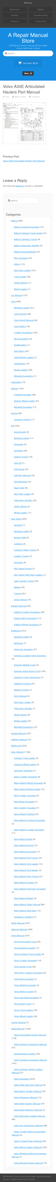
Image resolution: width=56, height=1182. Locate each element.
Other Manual (18, 923)
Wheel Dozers (20, 714)
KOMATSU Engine (22, 683)
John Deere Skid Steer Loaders (28, 575)
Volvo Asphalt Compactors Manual (30, 1044)
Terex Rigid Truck (22, 1003)
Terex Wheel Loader (23, 1016)
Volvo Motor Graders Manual (27, 1091)
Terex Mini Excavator (24, 979)
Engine (14, 413)
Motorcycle (16, 745)
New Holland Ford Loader (26, 864)
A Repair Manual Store (28, 37)
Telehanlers (19, 363)
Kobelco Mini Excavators (25, 618)
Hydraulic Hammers (23, 770)
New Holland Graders (24, 882)
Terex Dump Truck (23, 966)
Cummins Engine (22, 419)
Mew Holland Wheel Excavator (28, 783)
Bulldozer (18, 643)
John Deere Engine (23, 568)
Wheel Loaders (21, 370)
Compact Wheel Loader (25, 764)
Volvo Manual (17, 1028)
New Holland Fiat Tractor (26, 857)
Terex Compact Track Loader (27, 954)
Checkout (14, 15)
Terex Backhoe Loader (24, 948)
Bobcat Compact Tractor (25, 239)
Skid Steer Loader (22, 270)
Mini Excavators (21, 338)
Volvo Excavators (22, 1078)
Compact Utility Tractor (25, 550)
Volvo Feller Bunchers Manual (28, 1085)
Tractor (17, 593)
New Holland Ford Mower (26, 870)
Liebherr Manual (19, 739)
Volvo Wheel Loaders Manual (28, 1147)
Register (41, 9)
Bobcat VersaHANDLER (25, 251)
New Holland (17, 752)
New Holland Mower (23, 898)
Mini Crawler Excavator (25, 807)
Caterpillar (16, 382)
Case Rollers (20, 326)
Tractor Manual (18, 1022)
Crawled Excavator (23, 394)
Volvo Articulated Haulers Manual (30, 1035)
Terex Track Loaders (23, 1010)
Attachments (20, 432)
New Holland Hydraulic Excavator (30, 889)
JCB (12, 425)
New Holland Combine (24, 814)
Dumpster (19, 444)
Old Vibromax (20, 481)
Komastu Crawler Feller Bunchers (30, 655)
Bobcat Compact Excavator (26, 227)
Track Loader (20, 276)
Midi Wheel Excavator (24, 801)
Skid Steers (19, 351)
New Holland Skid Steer (25, 910)
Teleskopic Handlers (23, 917)
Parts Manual (20, 696)
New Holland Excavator (25, 851)
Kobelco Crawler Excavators (27, 612)
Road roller (19, 487)
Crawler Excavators (23, 332)
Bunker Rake (20, 537)
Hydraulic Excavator (23, 649)
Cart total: (30, 63)
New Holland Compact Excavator (29, 820)
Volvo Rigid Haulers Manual (27, 1103)
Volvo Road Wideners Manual (28, 1110)
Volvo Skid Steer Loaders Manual (29, 1116)
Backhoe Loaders (22, 307)
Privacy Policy (40, 21)
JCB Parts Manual (22, 475)
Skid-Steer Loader (22, 702)
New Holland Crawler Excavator (29, 829)
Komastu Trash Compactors (27, 677)
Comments (36, 97)
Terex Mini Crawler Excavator (28, 972)
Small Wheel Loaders (24, 357)
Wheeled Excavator (23, 407)
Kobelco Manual (19, 606)
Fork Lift (18, 463)
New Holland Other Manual (27, 904)
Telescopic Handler (23, 500)
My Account (14, 9)
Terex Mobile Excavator (25, 985)
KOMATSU (16, 630)
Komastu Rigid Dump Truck (27, 671)
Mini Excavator (21, 258)
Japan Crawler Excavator (25, 776)
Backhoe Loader (21, 438)
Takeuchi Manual (19, 929)
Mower (17, 587)
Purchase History (41, 15)
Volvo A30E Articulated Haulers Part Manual (24, 160)
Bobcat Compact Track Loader (28, 233)
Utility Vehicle (20, 282)
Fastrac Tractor (21, 456)
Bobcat (14, 220)
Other (17, 264)
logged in (20, 186)
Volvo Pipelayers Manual (25, 1097)
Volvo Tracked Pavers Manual (28, 1141)
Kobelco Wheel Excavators (26, 624)
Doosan (14, 388)
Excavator (18, 450)
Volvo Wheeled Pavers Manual (28, 1163)
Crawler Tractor (21, 556)
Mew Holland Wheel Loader (27, 789)
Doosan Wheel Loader (24, 401)
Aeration (18, 525)
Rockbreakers (20, 345)
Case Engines (20, 314)
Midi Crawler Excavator (25, 795)
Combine (18, 543)
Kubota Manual (18, 733)
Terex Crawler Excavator (25, 960)
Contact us (14, 21)
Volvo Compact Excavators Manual (30, 1060)
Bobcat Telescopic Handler (26, 245)
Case (13, 301)
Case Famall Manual (23, 320)
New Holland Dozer (23, 839)
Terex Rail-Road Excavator (26, 997)
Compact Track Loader (24, 758)
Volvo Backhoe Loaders (25, 1053)
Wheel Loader (20, 289)
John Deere (16, 519)
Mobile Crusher (21, 689)
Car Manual (16, 295)
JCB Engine (19, 469)
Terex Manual (17, 935)
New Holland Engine (23, 845)
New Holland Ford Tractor (26, 876)
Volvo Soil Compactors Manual (28, 1125)
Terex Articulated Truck (25, 941)
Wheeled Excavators (23, 376)
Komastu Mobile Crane (25, 665)
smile (7, 97)
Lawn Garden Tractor (24, 581)
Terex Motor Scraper (24, 991)
